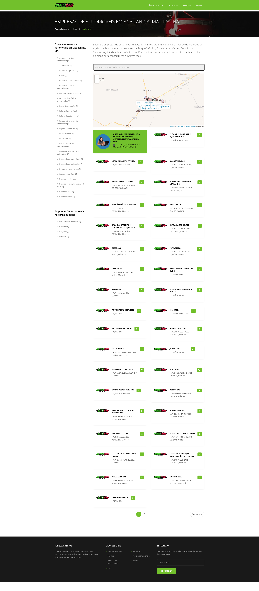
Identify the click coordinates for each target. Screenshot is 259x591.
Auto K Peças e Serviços (123, 310)
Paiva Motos (175, 248)
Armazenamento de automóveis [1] (66, 59)
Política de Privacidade (113, 562)
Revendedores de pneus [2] (70, 169)
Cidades (174, 5)
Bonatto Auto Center (122, 181)
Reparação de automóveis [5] (71, 159)
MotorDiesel (155, 105)
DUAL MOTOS (175, 369)
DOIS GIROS (117, 268)
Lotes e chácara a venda (123, 161)
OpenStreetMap (190, 126)
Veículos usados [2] (67, 196)
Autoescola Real (178, 328)
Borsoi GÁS (175, 390)
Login (199, 5)
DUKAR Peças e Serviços (123, 390)
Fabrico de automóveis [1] (69, 116)
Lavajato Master (163, 106)
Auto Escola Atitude (122, 328)
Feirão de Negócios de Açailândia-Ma (180, 135)
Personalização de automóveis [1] (65, 145)
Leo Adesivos (118, 348)
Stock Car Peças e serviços (182, 433)
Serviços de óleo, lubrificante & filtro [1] (70, 185)
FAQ (109, 568)
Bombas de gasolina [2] (68, 70)
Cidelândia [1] (64, 226)
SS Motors (174, 310)
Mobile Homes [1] (66, 133)
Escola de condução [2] (68, 106)
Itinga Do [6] (64, 231)
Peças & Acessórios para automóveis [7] (68, 152)
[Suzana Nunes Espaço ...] (145, 97)
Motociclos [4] (65, 138)
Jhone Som (175, 348)
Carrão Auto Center (179, 225)
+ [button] (97, 77)
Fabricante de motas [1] (68, 111)
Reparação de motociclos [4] (70, 164)
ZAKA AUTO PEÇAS (120, 433)
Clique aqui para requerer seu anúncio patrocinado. (126, 146)
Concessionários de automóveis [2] (66, 87)
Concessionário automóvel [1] (71, 80)
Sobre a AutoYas (115, 551)
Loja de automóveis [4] (68, 128)
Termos (111, 556)
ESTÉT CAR (116, 248)
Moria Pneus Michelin (122, 369)
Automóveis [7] (65, 65)
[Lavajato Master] (162, 101)
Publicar (137, 551)
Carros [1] (63, 75)
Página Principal (156, 5)
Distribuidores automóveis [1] (71, 93)
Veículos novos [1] (66, 191)
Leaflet (172, 126)
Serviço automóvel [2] (68, 174)
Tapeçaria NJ (118, 289)
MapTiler (180, 126)
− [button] (97, 81)
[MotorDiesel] (155, 100)
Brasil (75, 29)
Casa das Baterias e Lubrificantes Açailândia (124, 226)
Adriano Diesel (177, 410)
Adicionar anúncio (141, 556)
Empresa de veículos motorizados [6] (66, 99)
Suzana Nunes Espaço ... (146, 103)
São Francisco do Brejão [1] (70, 221)
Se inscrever (166, 571)
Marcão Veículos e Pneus (124, 204)
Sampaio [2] (64, 236)
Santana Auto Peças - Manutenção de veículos (182, 454)
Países (188, 5)
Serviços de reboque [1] (68, 179)
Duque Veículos (177, 161)
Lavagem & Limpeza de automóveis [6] (67, 122)
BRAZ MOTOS (175, 204)
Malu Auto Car (151, 108)
